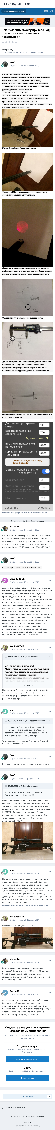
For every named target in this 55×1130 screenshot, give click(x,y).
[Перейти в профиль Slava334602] (5, 580)
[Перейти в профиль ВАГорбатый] (5, 648)
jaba (12, 710)
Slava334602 (17, 578)
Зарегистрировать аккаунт (27, 1059)
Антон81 (14, 991)
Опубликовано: (24, 66)
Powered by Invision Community (27, 1126)
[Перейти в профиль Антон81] (5, 993)
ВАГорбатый (17, 645)
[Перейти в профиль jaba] (5, 711)
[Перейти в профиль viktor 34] (5, 528)
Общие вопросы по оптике (31, 52)
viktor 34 (15, 526)
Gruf (10, 49)
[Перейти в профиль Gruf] (5, 64)
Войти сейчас (27, 1078)
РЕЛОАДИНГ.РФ (17, 4)
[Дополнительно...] (50, 64)
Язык (27, 1122)
